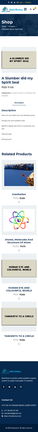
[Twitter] (9, 387)
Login (21, 2)
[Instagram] (21, 387)
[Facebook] (4, 387)
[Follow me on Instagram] (17, 2)
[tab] (19, 103)
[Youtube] (15, 387)
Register (28, 2)
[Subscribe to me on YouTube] (14, 2)
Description (19, 103)
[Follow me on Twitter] (11, 2)
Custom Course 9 (18, 93)
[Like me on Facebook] (8, 2)
